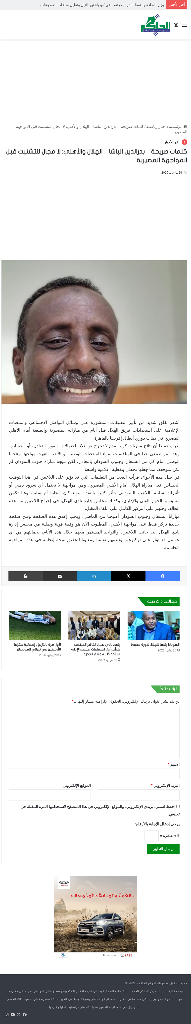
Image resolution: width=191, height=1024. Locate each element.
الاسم (174, 764)
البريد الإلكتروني (165, 785)
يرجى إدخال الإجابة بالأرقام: (157, 824)
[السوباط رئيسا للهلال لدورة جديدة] (154, 625)
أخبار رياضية (156, 126)
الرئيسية (176, 126)
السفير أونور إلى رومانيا (145, 5)
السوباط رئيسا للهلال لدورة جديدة (155, 644)
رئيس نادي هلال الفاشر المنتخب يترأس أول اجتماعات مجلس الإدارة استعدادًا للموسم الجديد (95, 649)
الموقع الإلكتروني (77, 785)
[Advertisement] (95, 79)
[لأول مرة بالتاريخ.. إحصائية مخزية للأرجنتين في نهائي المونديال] (35, 625)
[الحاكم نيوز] (155, 25)
